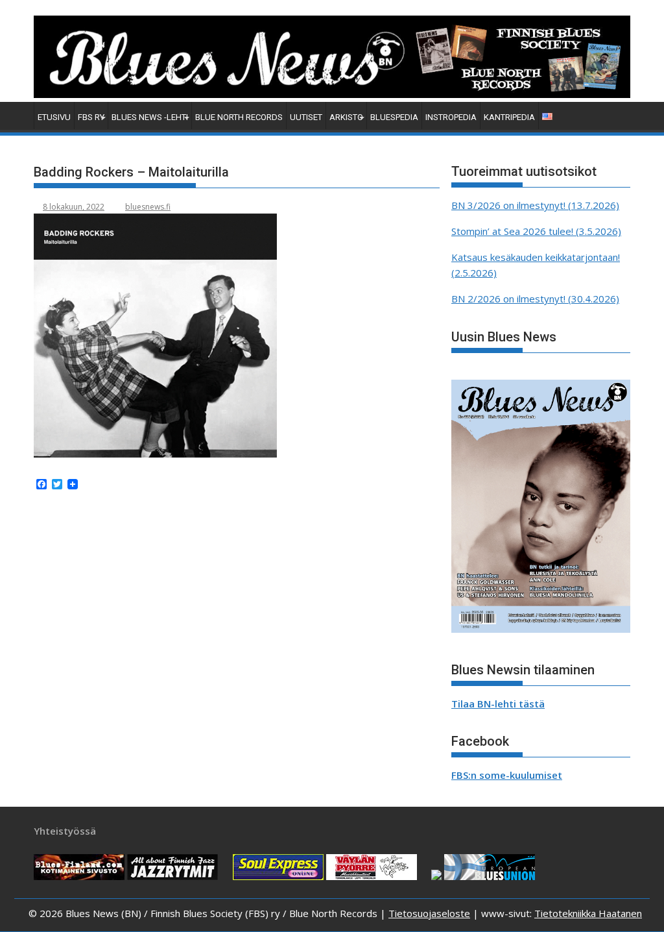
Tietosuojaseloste (429, 913)
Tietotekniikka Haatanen (588, 913)
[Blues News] (332, 94)
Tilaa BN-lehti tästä (498, 703)
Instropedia (451, 117)
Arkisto (346, 117)
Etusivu (54, 117)
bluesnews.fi (148, 206)
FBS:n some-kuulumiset (506, 774)
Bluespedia (394, 117)
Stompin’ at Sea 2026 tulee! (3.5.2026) (536, 231)
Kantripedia (509, 117)
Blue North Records (239, 117)
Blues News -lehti (150, 117)
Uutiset (306, 117)
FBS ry (91, 117)
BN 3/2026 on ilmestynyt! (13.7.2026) (535, 205)
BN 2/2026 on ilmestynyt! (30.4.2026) (535, 298)
